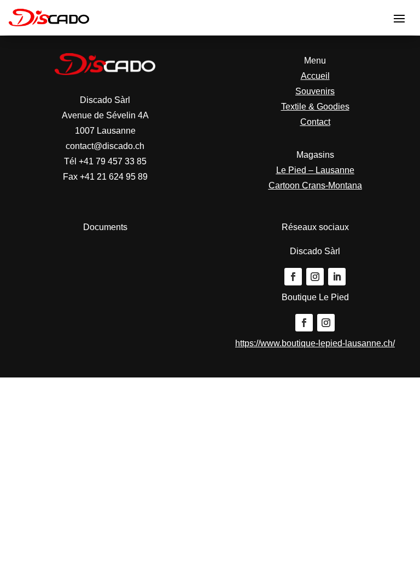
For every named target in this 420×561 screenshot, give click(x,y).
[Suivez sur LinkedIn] (337, 276)
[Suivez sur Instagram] (315, 276)
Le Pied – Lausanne (315, 170)
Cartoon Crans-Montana (315, 185)
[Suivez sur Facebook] (293, 276)
